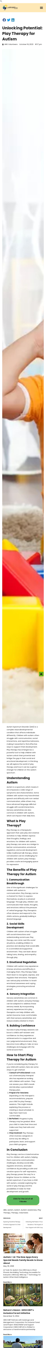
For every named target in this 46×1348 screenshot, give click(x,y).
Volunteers (23, 1213)
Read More (7, 1282)
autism (10, 1210)
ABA (5, 1210)
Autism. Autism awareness (25, 1210)
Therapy (14, 1213)
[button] (1, 1)
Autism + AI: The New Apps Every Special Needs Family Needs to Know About (23, 1260)
